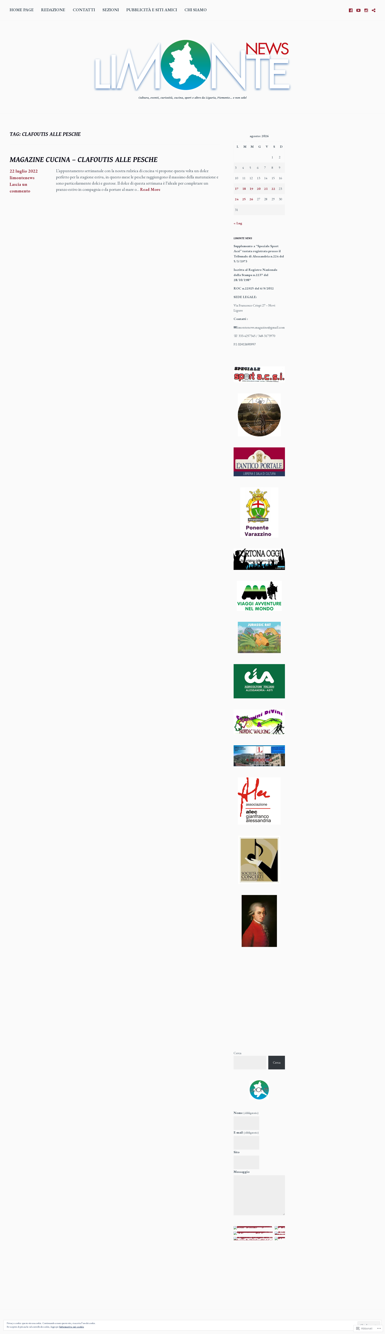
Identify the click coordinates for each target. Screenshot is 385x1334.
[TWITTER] (373, 10)
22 (273, 188)
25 (244, 199)
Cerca (237, 1053)
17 (236, 188)
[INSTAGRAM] (366, 10)
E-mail (246, 1132)
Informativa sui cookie (71, 1326)
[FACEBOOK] (351, 10)
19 (251, 188)
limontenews (22, 178)
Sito (237, 1152)
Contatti (84, 9)
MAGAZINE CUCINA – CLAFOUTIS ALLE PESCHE (83, 159)
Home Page (22, 9)
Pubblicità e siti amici (151, 9)
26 (251, 199)
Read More (150, 189)
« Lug (238, 223)
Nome (246, 1112)
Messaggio (242, 1171)
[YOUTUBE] (358, 10)
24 (236, 199)
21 (266, 188)
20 (258, 188)
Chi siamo (195, 9)
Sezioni (110, 9)
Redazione (53, 9)
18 (244, 188)
